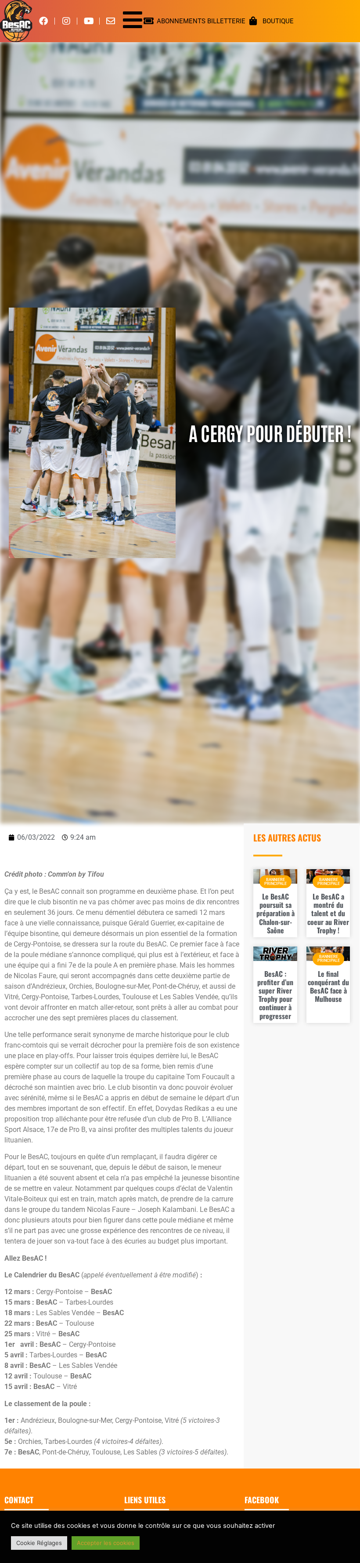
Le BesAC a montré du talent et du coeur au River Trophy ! (328, 913)
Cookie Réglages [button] (39, 1542)
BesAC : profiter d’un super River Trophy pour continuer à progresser (275, 994)
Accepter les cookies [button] (105, 1542)
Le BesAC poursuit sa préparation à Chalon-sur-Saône (275, 913)
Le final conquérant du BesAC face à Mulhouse (328, 986)
